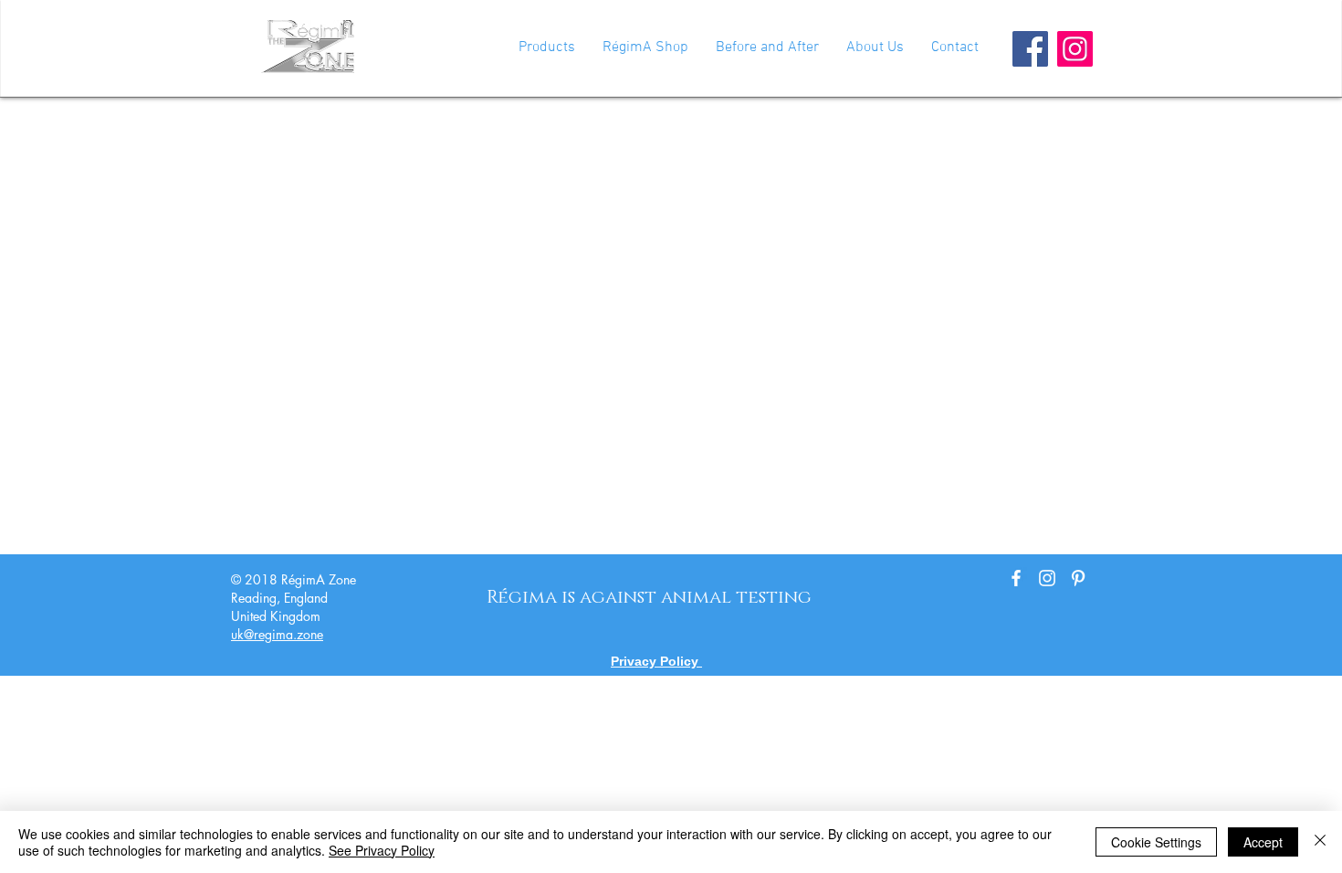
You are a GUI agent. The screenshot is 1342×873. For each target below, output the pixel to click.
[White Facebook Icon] (1016, 578)
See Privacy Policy (382, 850)
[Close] (1320, 842)
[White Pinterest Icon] (1078, 578)
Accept (1263, 842)
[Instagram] (1075, 49)
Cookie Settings (1156, 842)
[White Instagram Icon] (1047, 578)
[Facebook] (1030, 49)
